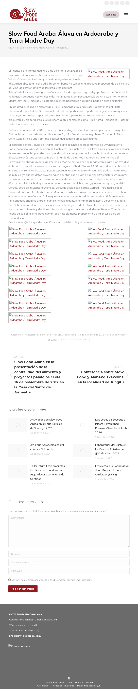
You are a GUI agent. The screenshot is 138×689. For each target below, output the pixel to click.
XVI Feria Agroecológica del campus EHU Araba (47, 447)
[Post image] (17, 425)
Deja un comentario (117, 334)
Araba (27, 334)
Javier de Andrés (82, 340)
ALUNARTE (87, 682)
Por (65, 334)
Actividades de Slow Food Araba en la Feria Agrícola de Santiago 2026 (46, 424)
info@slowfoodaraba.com (24, 635)
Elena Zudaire (66, 340)
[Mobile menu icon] (126, 14)
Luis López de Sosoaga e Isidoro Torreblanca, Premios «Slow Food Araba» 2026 (112, 426)
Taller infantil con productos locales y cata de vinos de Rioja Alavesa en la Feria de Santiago (47, 472)
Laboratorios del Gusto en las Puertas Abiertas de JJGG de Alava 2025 (111, 449)
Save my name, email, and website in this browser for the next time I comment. (51, 580)
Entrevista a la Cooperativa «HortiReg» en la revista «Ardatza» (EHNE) (112, 470)
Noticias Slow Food (41, 334)
